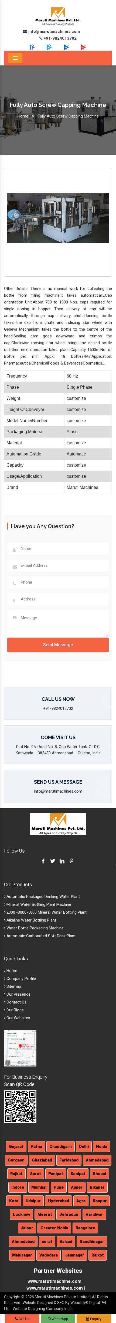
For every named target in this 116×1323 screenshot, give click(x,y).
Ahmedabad (97, 1160)
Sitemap (13, 986)
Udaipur (33, 1200)
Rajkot (16, 1173)
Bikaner (97, 1187)
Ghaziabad (42, 1160)
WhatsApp (59, 1319)
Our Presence (17, 994)
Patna (36, 1146)
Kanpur (100, 1200)
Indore (17, 1187)
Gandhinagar (92, 1241)
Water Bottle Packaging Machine (34, 928)
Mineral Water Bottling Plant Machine (38, 904)
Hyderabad (58, 1200)
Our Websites (17, 1017)
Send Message (58, 644)
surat (47, 1241)
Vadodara (48, 1255)
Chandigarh (60, 1146)
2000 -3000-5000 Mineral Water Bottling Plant (46, 912)
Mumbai (38, 1187)
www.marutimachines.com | (55, 1288)
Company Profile (20, 978)
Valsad (66, 1241)
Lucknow (21, 1214)
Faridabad (69, 1160)
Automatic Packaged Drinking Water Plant (42, 896)
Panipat (55, 1173)
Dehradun (68, 1214)
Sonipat (78, 1173)
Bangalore (85, 1228)
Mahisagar (22, 1255)
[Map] (20, 1048)
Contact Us (15, 1002)
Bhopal (99, 1173)
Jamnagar (74, 1255)
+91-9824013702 (60, 38)
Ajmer (77, 1187)
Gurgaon (16, 1160)
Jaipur (27, 1228)
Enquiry (95, 1319)
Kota (13, 1200)
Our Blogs (14, 1010)
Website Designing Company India (43, 1308)
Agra (81, 1200)
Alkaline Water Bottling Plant (30, 920)
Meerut (44, 1214)
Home (23, 116)
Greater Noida (54, 1228)
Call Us (23, 1319)
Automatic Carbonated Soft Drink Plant (40, 935)
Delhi (84, 1146)
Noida (101, 1146)
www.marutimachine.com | (56, 1281)
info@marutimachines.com (53, 31)
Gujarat (16, 1146)
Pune (59, 1187)
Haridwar (94, 1214)
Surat (35, 1173)
